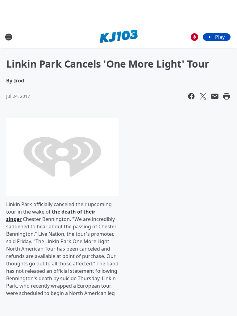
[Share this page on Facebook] (191, 96)
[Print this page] (226, 96)
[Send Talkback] (194, 37)
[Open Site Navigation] (8, 37)
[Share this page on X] (203, 96)
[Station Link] (118, 37)
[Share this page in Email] (214, 96)
